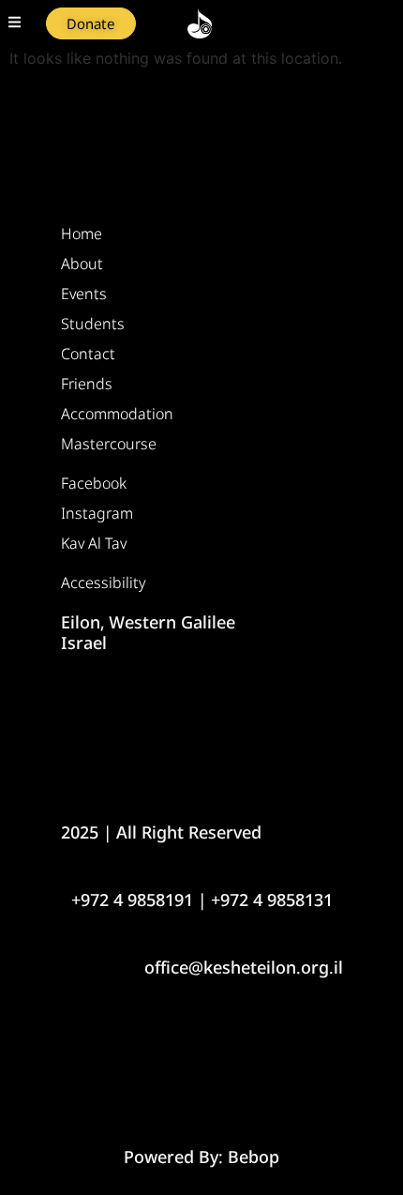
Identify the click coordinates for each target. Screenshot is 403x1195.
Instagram (97, 513)
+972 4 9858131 (272, 899)
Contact (88, 353)
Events (84, 293)
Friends (86, 383)
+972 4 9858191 (132, 899)
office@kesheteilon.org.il (243, 967)
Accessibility (103, 582)
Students (93, 323)
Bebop (253, 1156)
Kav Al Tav (94, 543)
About (82, 263)
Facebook (94, 483)
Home (81, 233)
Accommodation (117, 413)
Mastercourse (109, 443)
